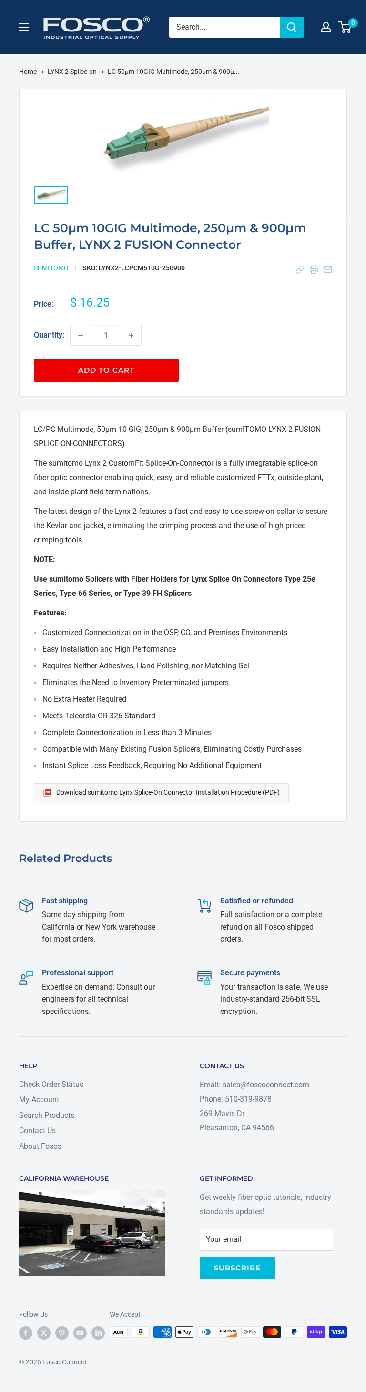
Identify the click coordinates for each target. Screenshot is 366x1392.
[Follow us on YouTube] (80, 1333)
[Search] (292, 27)
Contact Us (37, 1130)
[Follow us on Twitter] (44, 1333)
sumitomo (51, 268)
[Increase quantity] (131, 335)
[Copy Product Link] (300, 269)
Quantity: (49, 334)
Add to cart (106, 370)
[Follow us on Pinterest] (62, 1333)
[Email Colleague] (327, 269)
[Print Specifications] (313, 269)
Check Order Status (51, 1084)
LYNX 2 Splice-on (73, 71)
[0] (345, 27)
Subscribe (237, 1267)
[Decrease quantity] (81, 335)
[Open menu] (24, 27)
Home (28, 71)
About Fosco (40, 1146)
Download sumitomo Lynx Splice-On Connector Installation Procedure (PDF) (168, 792)
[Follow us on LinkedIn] (98, 1333)
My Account (39, 1099)
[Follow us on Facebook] (25, 1333)
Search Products (46, 1115)
